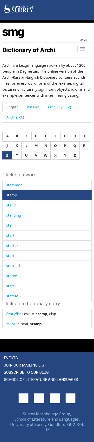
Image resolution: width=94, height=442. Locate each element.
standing (13, 215)
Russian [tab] (33, 107)
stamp (11, 195)
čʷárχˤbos (14, 313)
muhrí (11, 323)
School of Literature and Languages (41, 379)
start (10, 235)
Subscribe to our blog (26, 372)
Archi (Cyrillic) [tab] (59, 107)
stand (11, 205)
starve (11, 275)
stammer (14, 184)
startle (12, 255)
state (10, 285)
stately (12, 295)
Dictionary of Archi (28, 50)
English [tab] (12, 107)
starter (12, 245)
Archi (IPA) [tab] (15, 117)
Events (11, 358)
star (9, 225)
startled (13, 265)
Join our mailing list (25, 365)
